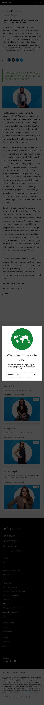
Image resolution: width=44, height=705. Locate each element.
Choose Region (14, 374)
